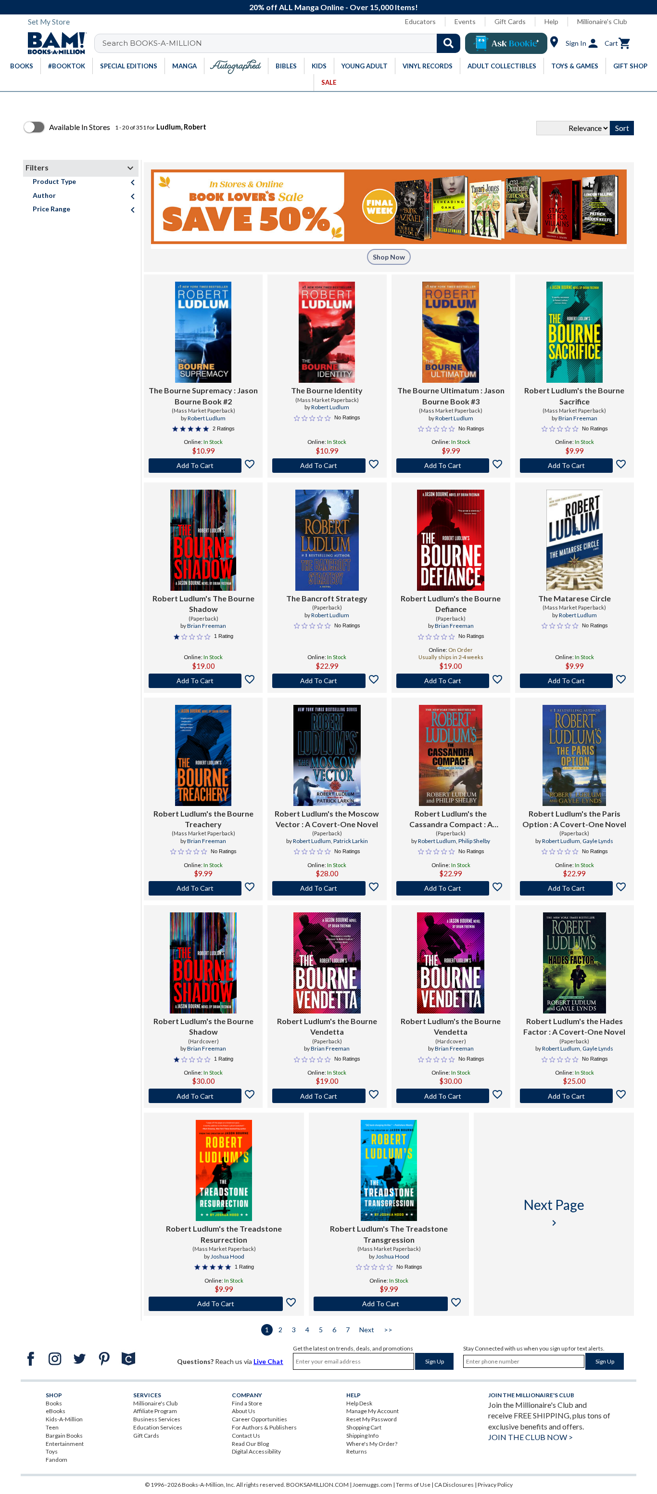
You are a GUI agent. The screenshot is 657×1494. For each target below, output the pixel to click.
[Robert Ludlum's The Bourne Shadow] (203, 540)
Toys (52, 1451)
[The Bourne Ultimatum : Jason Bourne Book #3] (450, 332)
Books (54, 1403)
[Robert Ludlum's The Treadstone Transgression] (388, 1170)
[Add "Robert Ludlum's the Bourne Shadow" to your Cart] (203, 1096)
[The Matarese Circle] (574, 540)
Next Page (554, 1212)
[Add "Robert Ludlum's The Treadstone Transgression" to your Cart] (389, 1304)
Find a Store (247, 1403)
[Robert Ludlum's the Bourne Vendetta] (327, 963)
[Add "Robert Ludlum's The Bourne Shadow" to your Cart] (203, 681)
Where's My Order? (371, 1443)
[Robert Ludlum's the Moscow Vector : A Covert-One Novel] (327, 755)
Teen (52, 1427)
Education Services (157, 1427)
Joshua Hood (227, 1256)
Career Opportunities (259, 1419)
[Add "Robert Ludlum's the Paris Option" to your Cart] (574, 888)
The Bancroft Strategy (326, 598)
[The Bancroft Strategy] (327, 540)
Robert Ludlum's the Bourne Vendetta (327, 1026)
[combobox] (283, 43)
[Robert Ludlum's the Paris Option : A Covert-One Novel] (574, 755)
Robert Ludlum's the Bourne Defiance (451, 603)
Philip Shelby (474, 840)
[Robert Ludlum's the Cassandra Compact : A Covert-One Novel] (451, 755)
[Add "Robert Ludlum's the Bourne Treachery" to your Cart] (203, 888)
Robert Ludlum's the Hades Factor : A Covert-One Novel (574, 1026)
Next (366, 1329)
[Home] (54, 43)
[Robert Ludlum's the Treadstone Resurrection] (223, 1170)
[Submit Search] (448, 43)
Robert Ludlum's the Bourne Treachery (203, 819)
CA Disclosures (454, 1484)
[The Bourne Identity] (326, 332)
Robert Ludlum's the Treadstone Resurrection (224, 1234)
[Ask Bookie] (506, 43)
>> (388, 1329)
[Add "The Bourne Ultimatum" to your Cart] (450, 465)
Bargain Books (64, 1435)
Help (551, 21)
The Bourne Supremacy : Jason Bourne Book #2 (203, 395)
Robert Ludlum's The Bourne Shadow (203, 603)
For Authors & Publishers (264, 1427)
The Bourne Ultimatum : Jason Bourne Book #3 (451, 395)
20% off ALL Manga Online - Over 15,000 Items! (333, 7)
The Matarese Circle (574, 598)
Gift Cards (510, 21)
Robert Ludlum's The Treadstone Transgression (389, 1234)
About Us (243, 1411)
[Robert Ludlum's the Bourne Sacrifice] (575, 332)
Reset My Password (371, 1419)
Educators (420, 21)
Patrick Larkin (350, 840)
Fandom (56, 1459)
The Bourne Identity (327, 390)
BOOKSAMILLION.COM (317, 1484)
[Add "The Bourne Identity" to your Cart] (326, 465)
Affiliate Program (155, 1411)
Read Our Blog (250, 1443)
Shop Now (389, 257)
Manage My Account (372, 1411)
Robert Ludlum (207, 418)
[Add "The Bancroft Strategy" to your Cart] (326, 681)
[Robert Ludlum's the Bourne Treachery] (203, 755)
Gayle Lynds (597, 840)
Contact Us (246, 1435)
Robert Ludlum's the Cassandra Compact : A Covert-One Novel (451, 819)
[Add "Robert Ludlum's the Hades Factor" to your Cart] (574, 1096)
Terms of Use (413, 1484)
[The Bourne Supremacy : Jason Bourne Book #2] (203, 332)
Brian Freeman (577, 418)
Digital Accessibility (256, 1451)
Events (465, 21)
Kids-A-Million (64, 1419)
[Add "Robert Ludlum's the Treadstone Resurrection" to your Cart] (224, 1304)
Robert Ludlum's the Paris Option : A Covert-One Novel (574, 819)
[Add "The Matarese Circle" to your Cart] (574, 681)
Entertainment (65, 1443)
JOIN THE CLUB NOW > (530, 1437)
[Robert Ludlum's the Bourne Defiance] (451, 540)
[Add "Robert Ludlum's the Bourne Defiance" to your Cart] (450, 681)
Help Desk (359, 1403)
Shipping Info (362, 1435)
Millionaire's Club (602, 21)
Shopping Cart (363, 1427)
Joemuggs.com (372, 1484)
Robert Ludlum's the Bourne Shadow (203, 1026)
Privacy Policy (495, 1484)
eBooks (55, 1411)
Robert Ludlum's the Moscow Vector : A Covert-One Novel (327, 819)
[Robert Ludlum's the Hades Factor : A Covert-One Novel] (574, 963)
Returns (356, 1451)
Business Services (156, 1419)
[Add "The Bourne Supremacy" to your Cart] (203, 465)
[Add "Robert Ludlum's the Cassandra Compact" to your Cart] (450, 888)
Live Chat (268, 1361)
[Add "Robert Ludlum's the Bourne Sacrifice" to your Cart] (574, 465)
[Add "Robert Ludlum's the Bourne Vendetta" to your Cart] (326, 1096)
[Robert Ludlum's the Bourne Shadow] (203, 963)
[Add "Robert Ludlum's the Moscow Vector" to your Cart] (326, 888)
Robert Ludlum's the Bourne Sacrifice (574, 395)
